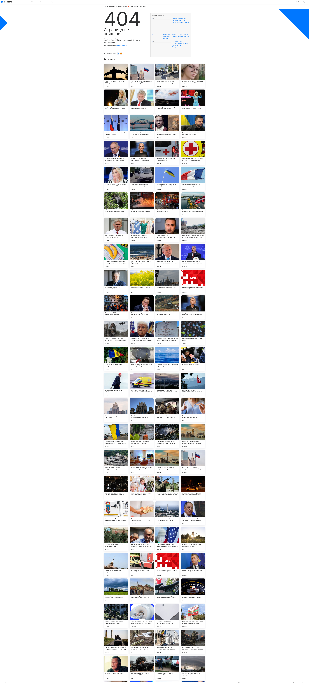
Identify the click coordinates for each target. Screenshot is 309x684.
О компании (7, 682)
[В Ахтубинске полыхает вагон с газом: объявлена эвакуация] (142, 565)
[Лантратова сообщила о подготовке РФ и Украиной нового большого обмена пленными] (142, 153)
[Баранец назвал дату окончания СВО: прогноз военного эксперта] (116, 76)
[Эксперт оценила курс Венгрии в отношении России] (193, 565)
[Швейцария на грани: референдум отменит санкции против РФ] (193, 385)
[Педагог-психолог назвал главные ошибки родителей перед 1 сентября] (142, 488)
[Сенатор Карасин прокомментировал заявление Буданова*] (167, 230)
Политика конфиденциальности (270, 682)
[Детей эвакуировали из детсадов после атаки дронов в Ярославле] (142, 462)
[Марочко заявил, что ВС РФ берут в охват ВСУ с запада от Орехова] (167, 488)
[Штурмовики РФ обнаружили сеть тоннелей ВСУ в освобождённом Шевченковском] (142, 668)
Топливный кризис (141, 6)
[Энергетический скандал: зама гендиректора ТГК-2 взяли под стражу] (167, 410)
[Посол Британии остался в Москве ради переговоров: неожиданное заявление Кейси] (193, 436)
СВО (131, 6)
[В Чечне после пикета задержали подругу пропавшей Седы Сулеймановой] (193, 76)
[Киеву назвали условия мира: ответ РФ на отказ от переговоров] (116, 230)
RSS (239, 682)
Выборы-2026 (111, 6)
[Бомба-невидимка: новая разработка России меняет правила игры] (116, 565)
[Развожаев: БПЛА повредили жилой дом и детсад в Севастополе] (116, 307)
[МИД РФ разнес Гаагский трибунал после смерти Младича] (193, 462)
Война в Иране (122, 6)
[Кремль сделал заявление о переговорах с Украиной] (142, 102)
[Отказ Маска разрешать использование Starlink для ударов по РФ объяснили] (142, 307)
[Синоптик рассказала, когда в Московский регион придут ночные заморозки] (167, 436)
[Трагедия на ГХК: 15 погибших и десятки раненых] (167, 153)
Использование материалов (285, 682)
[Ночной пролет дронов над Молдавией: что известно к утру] (116, 359)
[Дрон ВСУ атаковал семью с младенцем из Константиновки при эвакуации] (116, 333)
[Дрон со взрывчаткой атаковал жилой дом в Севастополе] (167, 513)
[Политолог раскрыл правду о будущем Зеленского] (193, 127)
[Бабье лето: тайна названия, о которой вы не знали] (193, 539)
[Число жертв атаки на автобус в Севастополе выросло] (167, 102)
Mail (2, 682)
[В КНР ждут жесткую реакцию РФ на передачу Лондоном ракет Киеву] (142, 359)
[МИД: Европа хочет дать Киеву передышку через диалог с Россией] (167, 282)
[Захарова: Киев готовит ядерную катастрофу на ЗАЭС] (116, 179)
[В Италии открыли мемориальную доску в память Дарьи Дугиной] (167, 333)
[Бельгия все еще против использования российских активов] (167, 642)
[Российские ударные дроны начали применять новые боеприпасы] (142, 642)
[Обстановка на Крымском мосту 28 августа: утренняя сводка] (142, 127)
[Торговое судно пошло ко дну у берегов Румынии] (142, 256)
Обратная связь (296, 682)
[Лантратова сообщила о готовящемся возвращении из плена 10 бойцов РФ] (193, 307)
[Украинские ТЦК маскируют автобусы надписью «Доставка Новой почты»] (142, 179)
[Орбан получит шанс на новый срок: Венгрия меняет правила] (193, 256)
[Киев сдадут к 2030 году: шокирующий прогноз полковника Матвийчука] (167, 385)
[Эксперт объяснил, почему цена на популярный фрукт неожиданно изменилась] (116, 256)
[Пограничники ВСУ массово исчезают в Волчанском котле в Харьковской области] (193, 642)
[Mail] (2, 2)
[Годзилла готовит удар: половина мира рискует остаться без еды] (167, 359)
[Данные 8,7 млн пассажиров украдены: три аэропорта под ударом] (167, 462)
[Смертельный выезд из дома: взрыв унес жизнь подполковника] (142, 385)
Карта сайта (305, 682)
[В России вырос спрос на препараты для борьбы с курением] (193, 410)
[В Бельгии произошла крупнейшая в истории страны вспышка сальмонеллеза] (142, 513)
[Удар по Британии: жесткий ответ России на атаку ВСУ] (142, 76)
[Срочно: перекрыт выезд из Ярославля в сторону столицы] (116, 488)
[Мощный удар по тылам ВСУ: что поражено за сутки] (167, 204)
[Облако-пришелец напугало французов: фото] (193, 668)
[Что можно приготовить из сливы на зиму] (193, 333)
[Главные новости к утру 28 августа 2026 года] (167, 668)
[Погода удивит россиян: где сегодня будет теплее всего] (116, 590)
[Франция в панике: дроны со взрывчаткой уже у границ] (193, 179)
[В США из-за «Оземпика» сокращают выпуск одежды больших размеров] (142, 230)
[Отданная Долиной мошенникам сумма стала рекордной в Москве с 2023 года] (116, 102)
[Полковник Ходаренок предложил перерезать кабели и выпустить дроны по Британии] (167, 590)
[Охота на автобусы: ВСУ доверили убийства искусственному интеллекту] (116, 282)
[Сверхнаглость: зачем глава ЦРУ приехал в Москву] (116, 127)
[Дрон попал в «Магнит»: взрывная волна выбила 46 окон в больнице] (116, 513)
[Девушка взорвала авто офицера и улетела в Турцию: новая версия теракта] (193, 153)
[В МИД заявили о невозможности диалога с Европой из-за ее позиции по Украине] (142, 410)
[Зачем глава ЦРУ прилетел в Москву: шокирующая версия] (193, 590)
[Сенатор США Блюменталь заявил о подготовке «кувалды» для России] (167, 539)
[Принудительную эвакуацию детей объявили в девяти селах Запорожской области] (116, 436)
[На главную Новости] (8, 2)
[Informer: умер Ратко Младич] (116, 668)
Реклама (14, 682)
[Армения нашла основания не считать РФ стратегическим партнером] (116, 153)
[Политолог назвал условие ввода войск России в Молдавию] (193, 616)
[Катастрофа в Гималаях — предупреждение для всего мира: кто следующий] (116, 462)
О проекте (243, 682)
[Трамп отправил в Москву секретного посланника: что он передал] (167, 256)
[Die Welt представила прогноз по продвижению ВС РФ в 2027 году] (116, 642)
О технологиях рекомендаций (254, 682)
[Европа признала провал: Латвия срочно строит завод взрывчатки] (193, 204)
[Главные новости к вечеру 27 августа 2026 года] (116, 539)
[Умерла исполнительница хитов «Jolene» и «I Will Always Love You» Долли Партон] (193, 102)
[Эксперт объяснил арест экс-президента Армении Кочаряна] (142, 539)
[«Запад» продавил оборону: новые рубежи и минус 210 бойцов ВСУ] (116, 616)
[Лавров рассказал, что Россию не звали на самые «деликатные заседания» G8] (193, 513)
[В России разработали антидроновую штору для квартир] (167, 616)
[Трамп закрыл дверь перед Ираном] (116, 385)
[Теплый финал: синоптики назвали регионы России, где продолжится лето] (167, 307)
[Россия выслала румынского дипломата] (116, 410)
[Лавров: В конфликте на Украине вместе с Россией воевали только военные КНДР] (167, 565)
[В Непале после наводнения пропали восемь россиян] (142, 436)
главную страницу (121, 45)
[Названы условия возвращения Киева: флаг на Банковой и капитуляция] (167, 179)
